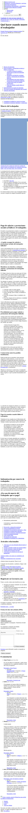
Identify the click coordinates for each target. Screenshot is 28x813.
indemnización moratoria (19, 250)
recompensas (21, 598)
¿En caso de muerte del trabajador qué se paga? (15, 89)
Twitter (7, 566)
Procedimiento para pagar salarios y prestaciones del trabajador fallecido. (16, 80)
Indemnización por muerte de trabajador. (13, 87)
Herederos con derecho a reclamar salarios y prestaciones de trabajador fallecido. (15, 77)
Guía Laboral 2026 (8, 535)
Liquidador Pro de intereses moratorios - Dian (15, 530)
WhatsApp (10, 568)
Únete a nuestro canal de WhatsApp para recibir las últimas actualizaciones (13, 798)
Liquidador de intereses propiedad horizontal (15, 532)
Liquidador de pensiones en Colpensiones (14, 538)
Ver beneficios (4, 573)
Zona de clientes (8, 805)
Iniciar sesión (10, 10)
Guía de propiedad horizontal (11, 534)
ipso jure (12, 180)
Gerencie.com (4, 32)
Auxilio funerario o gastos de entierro (13, 549)
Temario (6, 801)
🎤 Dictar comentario (19, 646)
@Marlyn (19, 755)
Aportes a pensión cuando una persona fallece (15, 547)
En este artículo (4, 35)
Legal (5, 804)
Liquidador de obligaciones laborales (13, 531)
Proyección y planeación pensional (12, 527)
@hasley (19, 694)
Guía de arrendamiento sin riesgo (12, 528)
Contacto (6, 802)
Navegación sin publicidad (10, 537)
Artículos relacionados (9, 90)
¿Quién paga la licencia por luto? (12, 550)
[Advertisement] (14, 51)
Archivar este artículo (6, 621)
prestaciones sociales (6, 97)
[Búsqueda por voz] (19, 15)
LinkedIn (21, 568)
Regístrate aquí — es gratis (7, 606)
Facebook (18, 566)
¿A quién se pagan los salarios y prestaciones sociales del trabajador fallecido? (15, 72)
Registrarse (9, 11)
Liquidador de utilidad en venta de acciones (14, 101)
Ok (2, 811)
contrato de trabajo (6, 110)
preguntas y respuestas (9, 591)
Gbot (8, 694)
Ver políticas (7, 811)
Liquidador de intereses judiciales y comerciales (15, 102)
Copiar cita (3, 619)
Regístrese (3, 649)
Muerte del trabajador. (9, 67)
